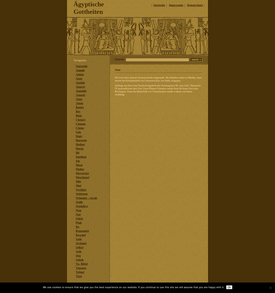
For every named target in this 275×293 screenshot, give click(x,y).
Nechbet (81, 189)
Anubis (80, 82)
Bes (78, 111)
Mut (78, 185)
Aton (79, 99)
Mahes (80, 169)
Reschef (81, 235)
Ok (229, 287)
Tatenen (81, 268)
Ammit (80, 70)
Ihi (77, 152)
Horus (80, 148)
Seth (78, 251)
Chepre (80, 119)
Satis (79, 239)
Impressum (176, 5)
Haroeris (81, 140)
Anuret (80, 86)
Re (77, 226)
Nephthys (82, 206)
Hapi (79, 136)
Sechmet (81, 243)
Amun (80, 74)
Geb (78, 132)
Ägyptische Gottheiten (89, 8)
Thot (79, 276)
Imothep (81, 156)
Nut (78, 214)
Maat (79, 165)
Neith (79, 202)
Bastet (80, 107)
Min (78, 181)
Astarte (80, 95)
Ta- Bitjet (82, 263)
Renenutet (82, 231)
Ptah (79, 222)
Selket (79, 247)
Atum (79, 103)
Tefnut (80, 272)
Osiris (79, 218)
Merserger (82, 173)
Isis (78, 161)
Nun (78, 210)
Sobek (80, 259)
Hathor (80, 144)
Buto (79, 115)
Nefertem (82, 193)
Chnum (80, 123)
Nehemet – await (86, 198)
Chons (80, 128)
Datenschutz (195, 5)
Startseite (159, 5)
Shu (78, 255)
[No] (270, 288)
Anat (79, 78)
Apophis (81, 90)
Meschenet (82, 177)
